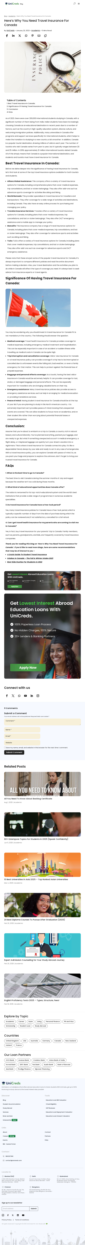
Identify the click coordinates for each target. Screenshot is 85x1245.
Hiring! (12, 1136)
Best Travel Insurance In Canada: (21, 103)
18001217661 (9, 1156)
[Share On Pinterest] (32, 35)
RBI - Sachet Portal (9, 1144)
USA (24, 1041)
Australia (34, 1041)
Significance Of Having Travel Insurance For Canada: (30, 106)
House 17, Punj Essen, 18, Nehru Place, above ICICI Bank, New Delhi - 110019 (39, 1179)
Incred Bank (10, 1064)
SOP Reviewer (50, 1108)
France (19, 1045)
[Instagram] (3, 1215)
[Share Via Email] (39, 35)
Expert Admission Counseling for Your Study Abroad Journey (34, 960)
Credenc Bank (39, 1060)
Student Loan (25, 1026)
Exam (31, 1021)
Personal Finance (53, 1021)
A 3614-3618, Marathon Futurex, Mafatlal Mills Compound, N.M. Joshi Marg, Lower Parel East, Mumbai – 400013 (13, 1180)
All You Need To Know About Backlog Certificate (28, 798)
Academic (12, 16)
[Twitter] (13, 1215)
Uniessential (7, 1120)
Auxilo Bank (48, 1064)
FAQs (11, 112)
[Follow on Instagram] (38, 695)
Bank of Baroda (64, 1064)
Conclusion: (13, 109)
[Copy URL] (45, 35)
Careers (5, 1136)
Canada (57, 1041)
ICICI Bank (10, 1060)
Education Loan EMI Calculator (56, 1100)
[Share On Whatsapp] (26, 35)
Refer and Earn (8, 1116)
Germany (46, 1041)
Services (6, 1112)
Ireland (9, 1045)
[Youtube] (23, 1215)
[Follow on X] (13, 695)
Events (5, 1140)
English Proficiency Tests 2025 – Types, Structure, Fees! (31, 1000)
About (5, 1132)
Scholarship (10, 1026)
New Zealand (70, 1041)
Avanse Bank (23, 1060)
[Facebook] (8, 1215)
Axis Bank (9, 1069)
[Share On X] (19, 35)
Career (21, 1021)
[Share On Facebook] (7, 35)
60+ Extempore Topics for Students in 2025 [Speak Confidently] (36, 839)
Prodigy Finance (24, 1069)
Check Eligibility (51, 1104)
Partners (48, 1136)
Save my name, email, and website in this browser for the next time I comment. (37, 748)
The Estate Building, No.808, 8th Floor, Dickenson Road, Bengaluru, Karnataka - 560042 (41, 1191)
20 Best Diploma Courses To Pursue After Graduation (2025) (34, 919)
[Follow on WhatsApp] (19, 695)
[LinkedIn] (18, 1215)
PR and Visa (68, 1021)
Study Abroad (40, 1026)
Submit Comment (14, 752)
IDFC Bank (24, 1064)
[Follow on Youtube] (25, 695)
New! (14, 1120)
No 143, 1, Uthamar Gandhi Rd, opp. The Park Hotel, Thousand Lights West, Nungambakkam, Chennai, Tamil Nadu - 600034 (13, 1192)
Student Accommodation (11, 1104)
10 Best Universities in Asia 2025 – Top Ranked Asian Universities (36, 879)
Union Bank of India (57, 1060)
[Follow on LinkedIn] (31, 695)
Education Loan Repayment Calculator (59, 1112)
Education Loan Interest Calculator (58, 1116)
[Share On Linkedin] (13, 35)
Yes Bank (36, 1064)
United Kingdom (12, 1041)
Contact (48, 1132)
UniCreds (10, 30)
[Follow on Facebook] (7, 695)
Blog (5, 16)
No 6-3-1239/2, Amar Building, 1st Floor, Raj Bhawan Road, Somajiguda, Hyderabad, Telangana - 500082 (68, 1180)
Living (39, 1021)
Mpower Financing (42, 1069)
